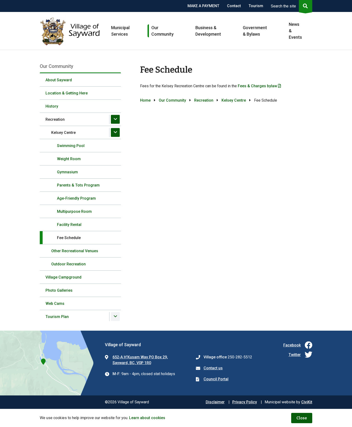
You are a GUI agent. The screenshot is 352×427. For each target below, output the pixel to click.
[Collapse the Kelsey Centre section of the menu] (115, 132)
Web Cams (54, 303)
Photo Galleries (59, 290)
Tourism (256, 6)
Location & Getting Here (66, 93)
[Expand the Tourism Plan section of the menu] (115, 316)
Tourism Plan (57, 316)
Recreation (55, 119)
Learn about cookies (147, 418)
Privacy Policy (244, 402)
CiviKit (306, 402)
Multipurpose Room (74, 211)
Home (145, 100)
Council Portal (216, 379)
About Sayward (58, 80)
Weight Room (69, 159)
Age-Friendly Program (76, 198)
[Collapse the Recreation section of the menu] (115, 119)
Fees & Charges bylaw (257, 86)
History (51, 106)
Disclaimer (215, 402)
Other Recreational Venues (74, 251)
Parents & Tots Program (78, 185)
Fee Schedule (69, 237)
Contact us (213, 368)
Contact (234, 6)
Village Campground (63, 277)
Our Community (172, 100)
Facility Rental (69, 224)
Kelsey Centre (63, 132)
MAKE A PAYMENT (203, 6)
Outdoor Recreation (68, 264)
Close (301, 418)
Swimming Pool (71, 145)
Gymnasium (67, 172)
